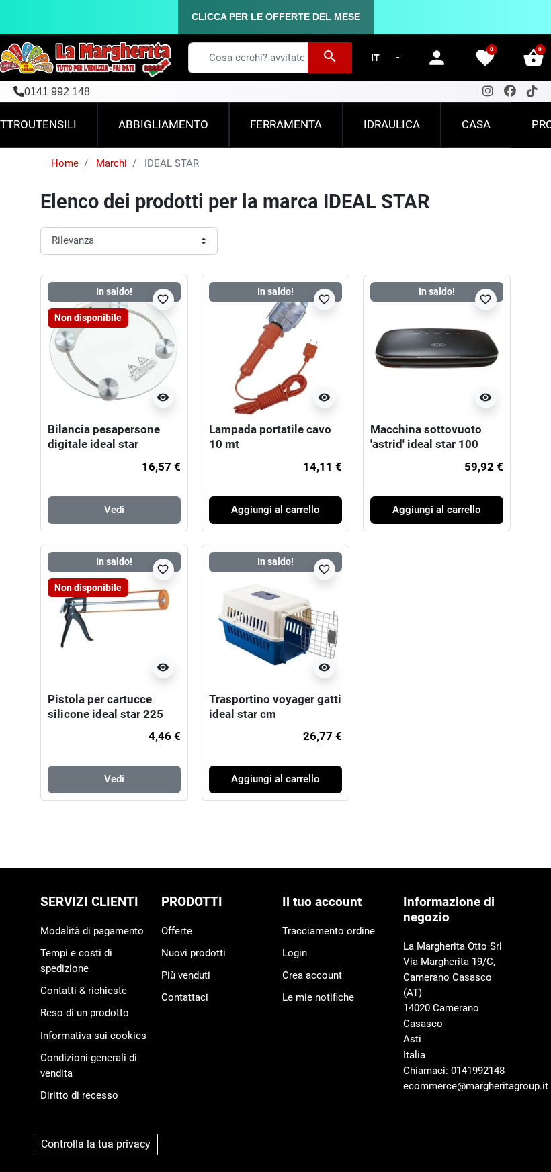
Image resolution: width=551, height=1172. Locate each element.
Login (294, 953)
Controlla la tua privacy (96, 1144)
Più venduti (185, 975)
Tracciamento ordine (328, 931)
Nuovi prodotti (193, 953)
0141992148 (478, 1071)
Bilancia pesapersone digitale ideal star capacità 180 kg (104, 444)
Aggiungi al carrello (275, 510)
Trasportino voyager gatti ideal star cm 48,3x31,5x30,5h (275, 714)
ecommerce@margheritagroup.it (475, 1086)
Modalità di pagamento (92, 931)
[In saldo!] (275, 348)
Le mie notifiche (318, 997)
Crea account (312, 975)
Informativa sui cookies (93, 1036)
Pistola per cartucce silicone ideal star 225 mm (105, 714)
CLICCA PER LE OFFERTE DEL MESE (276, 16)
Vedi (114, 510)
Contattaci (184, 997)
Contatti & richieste (83, 991)
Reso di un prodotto (84, 1013)
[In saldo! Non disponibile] (114, 348)
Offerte (176, 931)
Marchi (111, 163)
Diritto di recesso (79, 1095)
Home (65, 163)
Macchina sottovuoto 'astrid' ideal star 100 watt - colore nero (426, 444)
